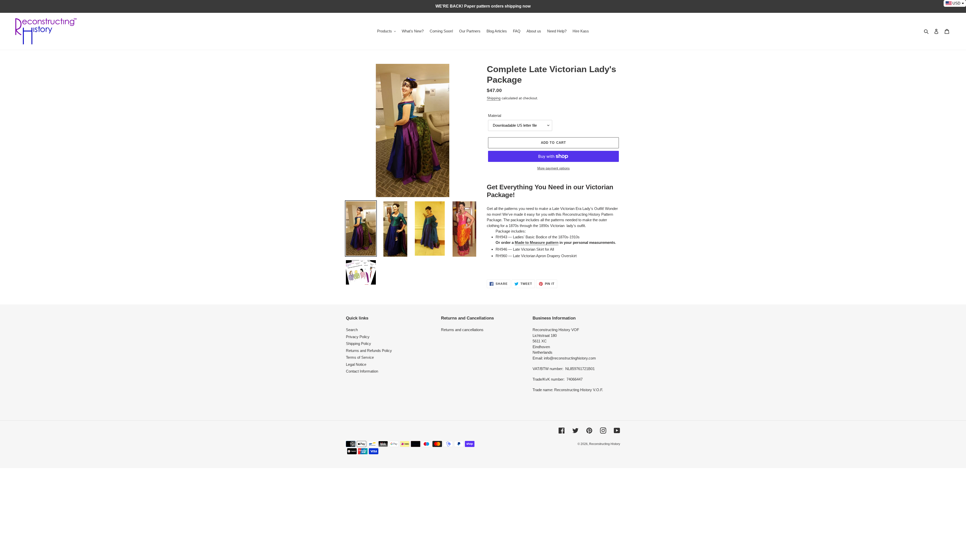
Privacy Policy (358, 337)
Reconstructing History (604, 444)
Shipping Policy (358, 343)
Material (494, 115)
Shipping (494, 98)
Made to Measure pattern (536, 242)
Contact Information (362, 371)
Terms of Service (360, 357)
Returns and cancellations (462, 330)
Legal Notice (356, 364)
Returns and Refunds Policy (369, 350)
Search (352, 330)
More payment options (553, 168)
